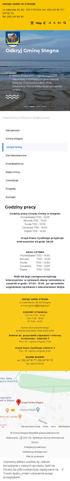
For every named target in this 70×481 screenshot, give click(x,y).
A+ (59, 22)
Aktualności (13, 130)
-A (49, 22)
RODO (35, 442)
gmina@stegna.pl (38, 305)
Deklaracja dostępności (35, 452)
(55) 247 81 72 (45, 360)
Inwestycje (12, 180)
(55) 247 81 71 (28, 360)
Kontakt (10, 197)
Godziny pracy (41, 117)
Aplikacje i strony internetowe (48, 438)
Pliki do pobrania (35, 456)
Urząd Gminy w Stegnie (16, 117)
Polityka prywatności (35, 447)
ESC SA (27, 438)
